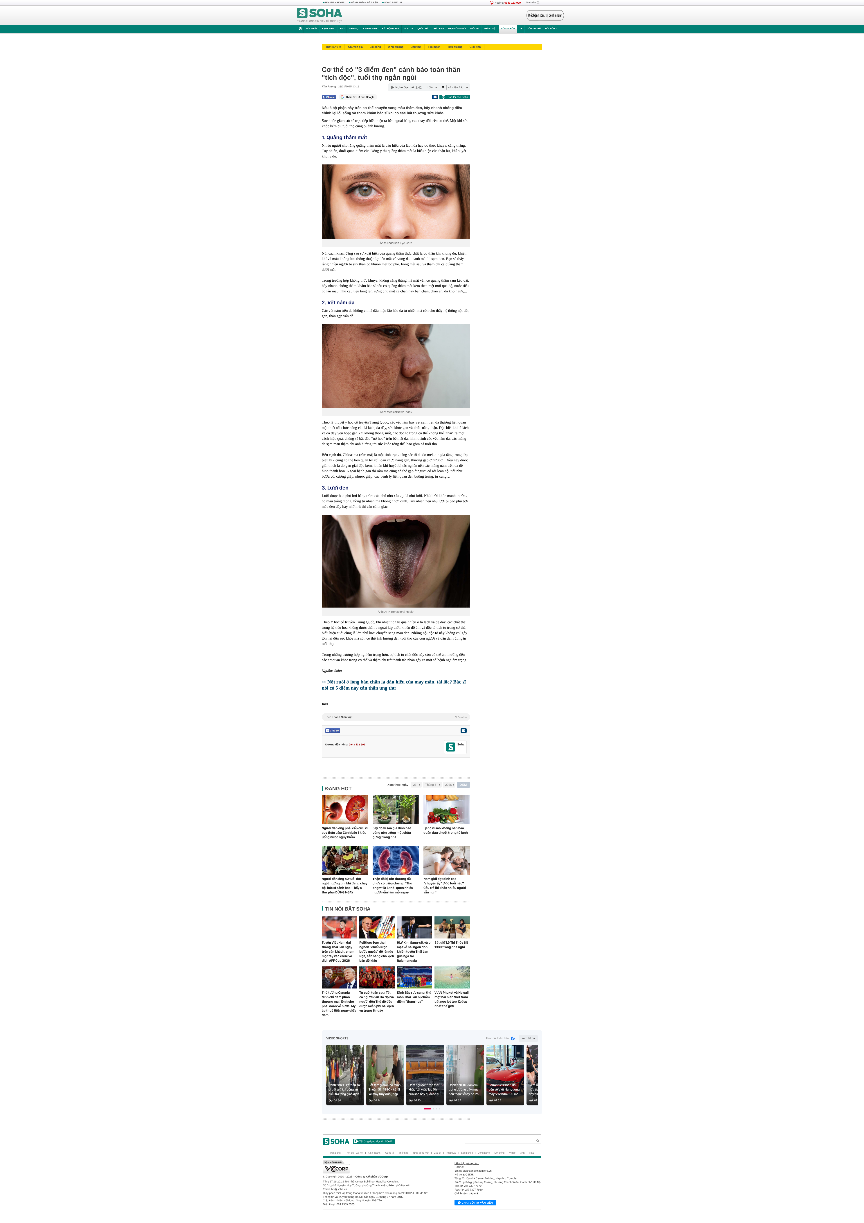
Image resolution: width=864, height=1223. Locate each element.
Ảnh (522, 1153)
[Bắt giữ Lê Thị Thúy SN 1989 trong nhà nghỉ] (452, 927)
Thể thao (438, 28)
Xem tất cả (528, 1038)
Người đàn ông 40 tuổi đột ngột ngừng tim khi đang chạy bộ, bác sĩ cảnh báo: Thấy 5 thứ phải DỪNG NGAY (344, 885)
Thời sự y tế (333, 46)
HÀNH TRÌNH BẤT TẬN (364, 2)
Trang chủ (335, 1153)
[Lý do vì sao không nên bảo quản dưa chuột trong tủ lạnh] (446, 809)
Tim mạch (434, 46)
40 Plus (408, 28)
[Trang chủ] (319, 15)
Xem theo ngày (397, 784)
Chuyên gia (355, 46)
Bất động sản (390, 28)
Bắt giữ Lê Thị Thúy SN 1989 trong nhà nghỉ (451, 945)
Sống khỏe (508, 28)
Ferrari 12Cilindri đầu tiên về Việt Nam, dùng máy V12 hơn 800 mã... (505, 1089)
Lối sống (375, 46)
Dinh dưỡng (395, 46)
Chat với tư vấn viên (477, 1202)
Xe (520, 28)
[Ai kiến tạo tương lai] (544, 15)
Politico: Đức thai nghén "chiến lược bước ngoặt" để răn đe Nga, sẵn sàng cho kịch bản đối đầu (376, 952)
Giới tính (475, 46)
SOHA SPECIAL (393, 2)
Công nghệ (534, 28)
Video (512, 1153)
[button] (427, 1108)
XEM (463, 784)
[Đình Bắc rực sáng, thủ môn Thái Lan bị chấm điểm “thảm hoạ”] (414, 977)
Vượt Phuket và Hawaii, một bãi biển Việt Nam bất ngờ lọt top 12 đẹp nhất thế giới (451, 999)
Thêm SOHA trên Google (360, 97)
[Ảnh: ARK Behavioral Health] (396, 561)
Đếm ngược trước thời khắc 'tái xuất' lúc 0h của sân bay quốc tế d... (425, 1089)
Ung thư (415, 46)
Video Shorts (337, 1038)
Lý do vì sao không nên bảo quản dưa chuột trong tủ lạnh (445, 830)
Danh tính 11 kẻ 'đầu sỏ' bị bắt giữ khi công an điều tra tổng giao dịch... (345, 1089)
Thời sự (353, 28)
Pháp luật (490, 28)
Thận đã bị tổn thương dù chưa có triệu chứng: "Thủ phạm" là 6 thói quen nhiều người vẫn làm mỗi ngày (393, 885)
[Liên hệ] (463, 730)
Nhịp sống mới (457, 28)
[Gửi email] (435, 97)
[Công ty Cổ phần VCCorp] (377, 1166)
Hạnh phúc (328, 28)
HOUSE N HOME (334, 2)
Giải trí (474, 28)
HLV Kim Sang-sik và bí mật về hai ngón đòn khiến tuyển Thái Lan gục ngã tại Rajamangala (414, 952)
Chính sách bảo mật (466, 1193)
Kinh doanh (370, 28)
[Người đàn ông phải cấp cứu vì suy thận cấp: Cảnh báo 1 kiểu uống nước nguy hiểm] (345, 809)
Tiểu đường (455, 46)
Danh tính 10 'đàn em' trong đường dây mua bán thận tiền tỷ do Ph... (465, 1089)
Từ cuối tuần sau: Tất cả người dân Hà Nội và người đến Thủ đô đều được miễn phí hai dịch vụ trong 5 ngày (376, 1002)
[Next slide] (532, 1077)
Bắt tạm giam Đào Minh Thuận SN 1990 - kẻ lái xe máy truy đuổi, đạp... (384, 1089)
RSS (532, 1153)
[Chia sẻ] (329, 97)
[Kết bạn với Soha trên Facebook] (450, 747)
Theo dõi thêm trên (497, 1038)
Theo (396, 717)
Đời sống (551, 28)
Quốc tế (422, 28)
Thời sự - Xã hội (354, 1153)
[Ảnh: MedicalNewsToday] (396, 366)
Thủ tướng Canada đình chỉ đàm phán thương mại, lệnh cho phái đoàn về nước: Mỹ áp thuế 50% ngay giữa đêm (339, 1004)
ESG (342, 28)
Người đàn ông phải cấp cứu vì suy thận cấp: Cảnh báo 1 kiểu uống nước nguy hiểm (345, 832)
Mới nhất (311, 28)
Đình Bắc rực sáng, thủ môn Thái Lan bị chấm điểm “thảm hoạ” (414, 997)
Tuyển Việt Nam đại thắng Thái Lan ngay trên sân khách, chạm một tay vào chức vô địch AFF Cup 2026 (338, 952)
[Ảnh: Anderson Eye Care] (396, 201)
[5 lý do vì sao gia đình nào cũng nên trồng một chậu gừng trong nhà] (396, 809)
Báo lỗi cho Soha (458, 97)
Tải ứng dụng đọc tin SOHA (375, 1141)
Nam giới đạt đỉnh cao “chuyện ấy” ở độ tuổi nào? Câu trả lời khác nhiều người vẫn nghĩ (444, 885)
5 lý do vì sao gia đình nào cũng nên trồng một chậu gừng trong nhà (392, 832)
